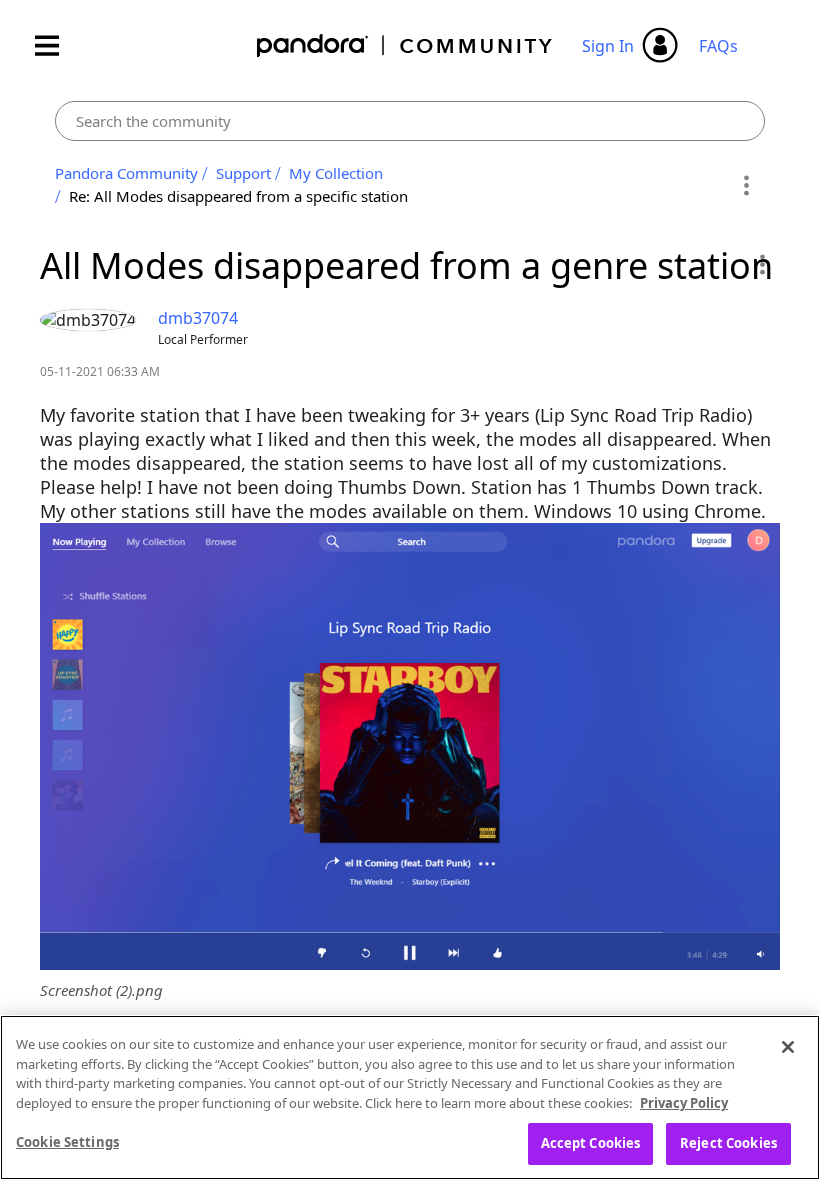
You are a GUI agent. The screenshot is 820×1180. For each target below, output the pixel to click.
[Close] (788, 1047)
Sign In (608, 46)
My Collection (336, 173)
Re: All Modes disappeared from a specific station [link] (238, 196)
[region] (410, 1097)
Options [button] (746, 185)
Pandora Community (405, 45)
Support (243, 173)
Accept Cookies (591, 1143)
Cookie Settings (67, 1142)
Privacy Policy (684, 1103)
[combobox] (410, 121)
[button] (761, 264)
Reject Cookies (728, 1143)
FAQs (718, 46)
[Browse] (57, 45)
